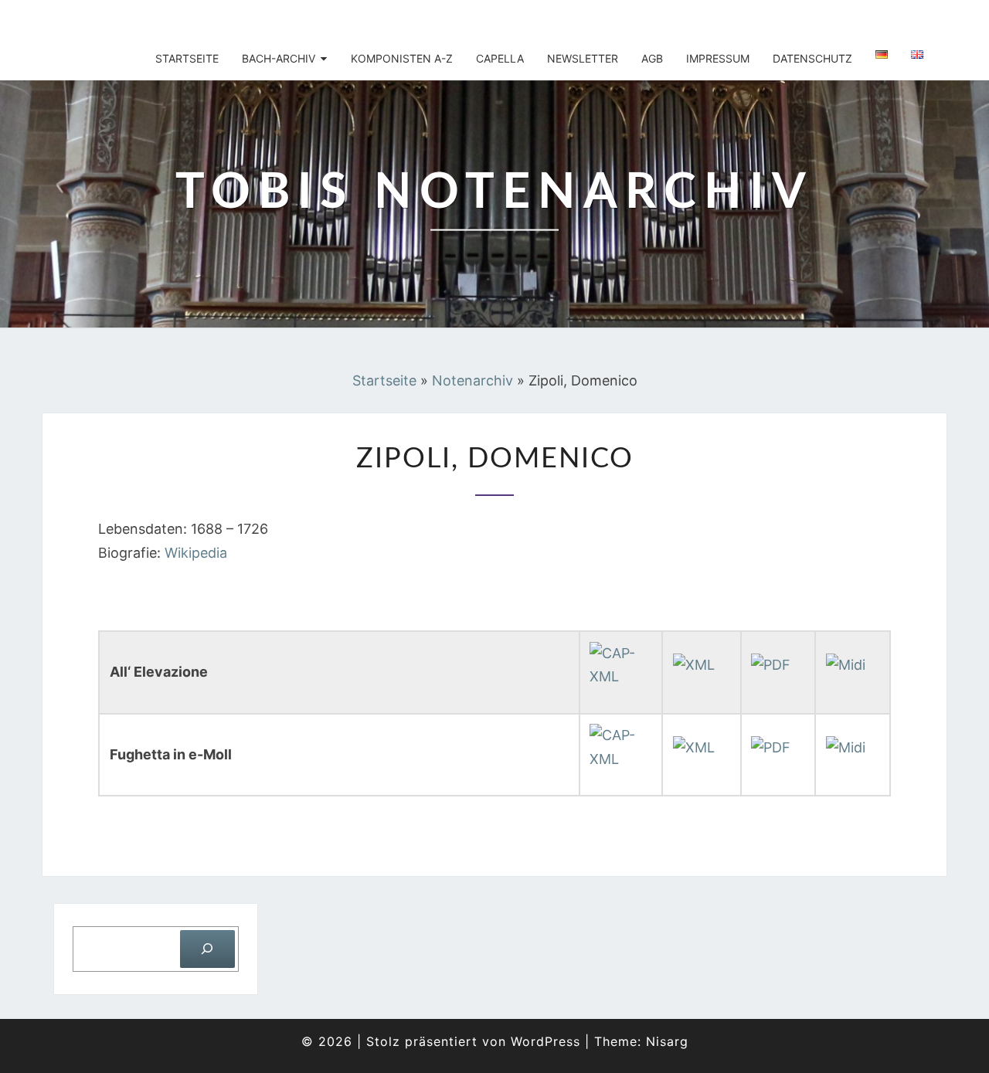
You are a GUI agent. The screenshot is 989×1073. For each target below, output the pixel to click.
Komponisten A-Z (402, 58)
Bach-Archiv (278, 58)
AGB (652, 58)
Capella (500, 58)
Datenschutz (812, 58)
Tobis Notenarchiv (148, 19)
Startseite (187, 58)
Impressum (717, 58)
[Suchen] (207, 949)
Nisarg (667, 1041)
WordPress (545, 1041)
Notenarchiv (472, 380)
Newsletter (582, 58)
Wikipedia (196, 553)
